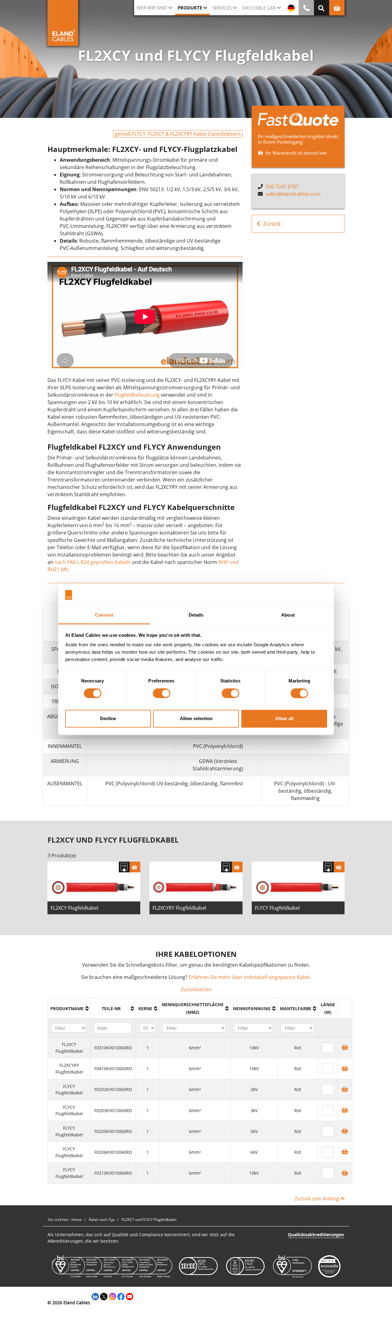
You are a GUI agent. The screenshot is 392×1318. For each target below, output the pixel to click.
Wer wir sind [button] (152, 8)
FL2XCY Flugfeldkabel (74, 907)
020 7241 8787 (282, 186)
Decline (108, 718)
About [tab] (288, 615)
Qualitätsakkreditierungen (316, 1234)
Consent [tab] (104, 615)
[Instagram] (112, 1296)
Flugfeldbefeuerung (137, 394)
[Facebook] (121, 1296)
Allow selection (196, 718)
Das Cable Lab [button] (259, 8)
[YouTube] (129, 1296)
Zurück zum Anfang (317, 1198)
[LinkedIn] (95, 1296)
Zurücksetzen (196, 989)
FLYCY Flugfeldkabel (277, 907)
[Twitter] (103, 1296)
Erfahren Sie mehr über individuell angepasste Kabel (249, 977)
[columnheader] (69, 1008)
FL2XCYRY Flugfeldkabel (179, 907)
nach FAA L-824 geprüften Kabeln (92, 562)
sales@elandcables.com (293, 194)
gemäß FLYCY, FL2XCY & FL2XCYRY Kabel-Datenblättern (178, 133)
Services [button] (222, 8)
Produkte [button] (190, 8)
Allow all (284, 718)
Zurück (272, 223)
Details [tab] (196, 615)
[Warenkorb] (135, 867)
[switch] (161, 693)
